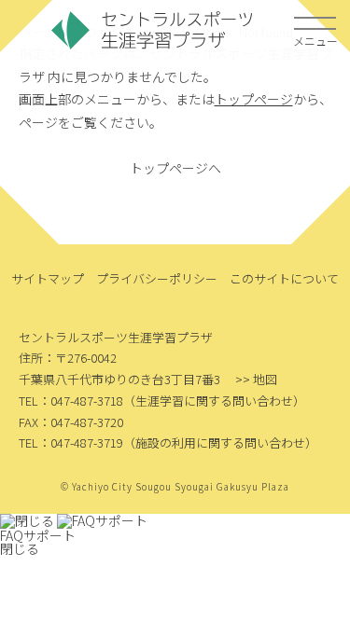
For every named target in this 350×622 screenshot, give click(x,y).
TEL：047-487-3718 (71, 400)
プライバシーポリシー (156, 278)
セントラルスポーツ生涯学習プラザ (152, 30)
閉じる (19, 548)
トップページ (254, 99)
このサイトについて (284, 278)
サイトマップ (47, 278)
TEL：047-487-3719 (71, 442)
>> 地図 (256, 379)
